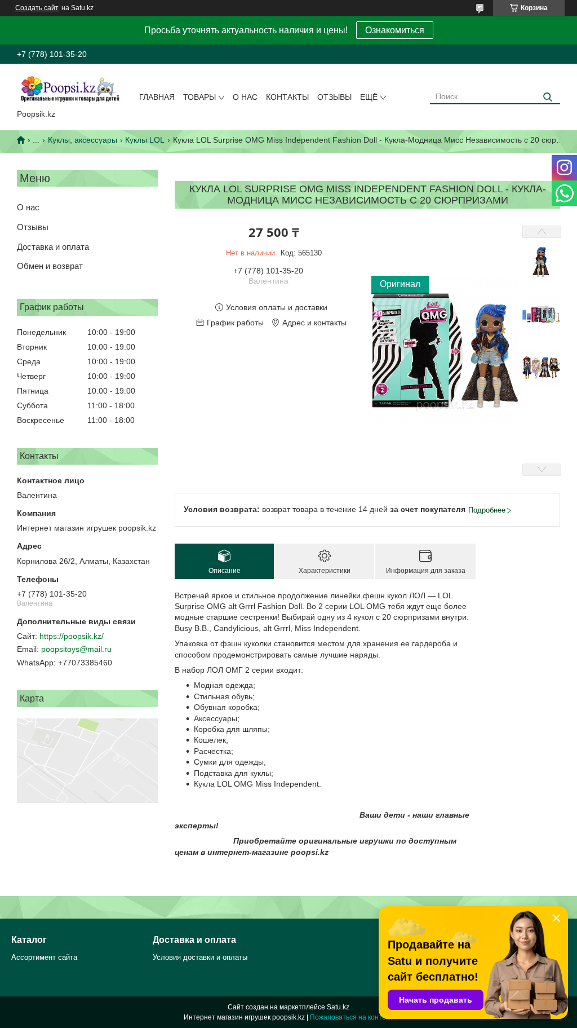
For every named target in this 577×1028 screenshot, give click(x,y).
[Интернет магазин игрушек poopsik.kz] (69, 88)
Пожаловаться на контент (351, 1017)
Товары (199, 97)
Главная (157, 97)
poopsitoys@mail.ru (76, 649)
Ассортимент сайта (44, 957)
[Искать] (547, 97)
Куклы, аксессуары (82, 140)
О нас (245, 97)
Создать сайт (37, 8)
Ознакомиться (394, 30)
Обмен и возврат (50, 266)
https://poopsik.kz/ (71, 636)
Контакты (287, 97)
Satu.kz (338, 1007)
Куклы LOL (145, 140)
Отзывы (334, 97)
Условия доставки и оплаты (200, 957)
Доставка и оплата (53, 247)
